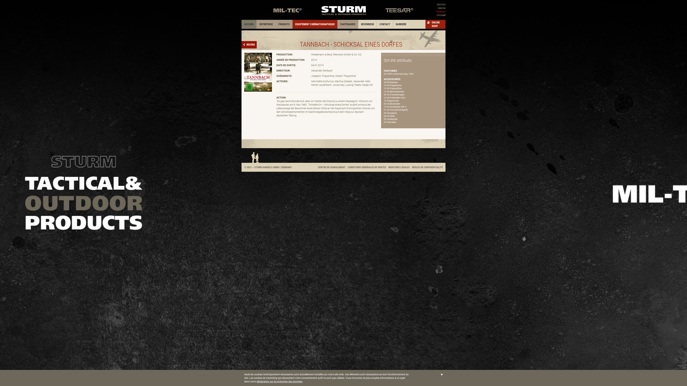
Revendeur (367, 24)
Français (441, 12)
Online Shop (436, 24)
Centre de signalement (331, 167)
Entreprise (266, 24)
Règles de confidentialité (427, 167)
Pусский (441, 15)
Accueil (249, 24)
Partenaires (347, 24)
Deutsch (441, 4)
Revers (250, 44)
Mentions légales (399, 167)
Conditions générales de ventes (367, 167)
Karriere (401, 24)
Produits (284, 24)
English (441, 8)
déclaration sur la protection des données (279, 381)
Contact (384, 24)
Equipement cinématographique (315, 24)
